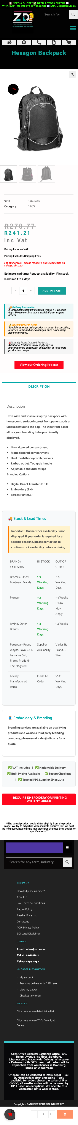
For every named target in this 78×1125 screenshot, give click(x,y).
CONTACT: (21, 941)
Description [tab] (39, 387)
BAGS (31, 206)
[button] (73, 28)
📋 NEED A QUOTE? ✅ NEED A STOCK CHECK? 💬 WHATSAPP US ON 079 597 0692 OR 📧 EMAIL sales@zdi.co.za (39, 4)
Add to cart (52, 290)
